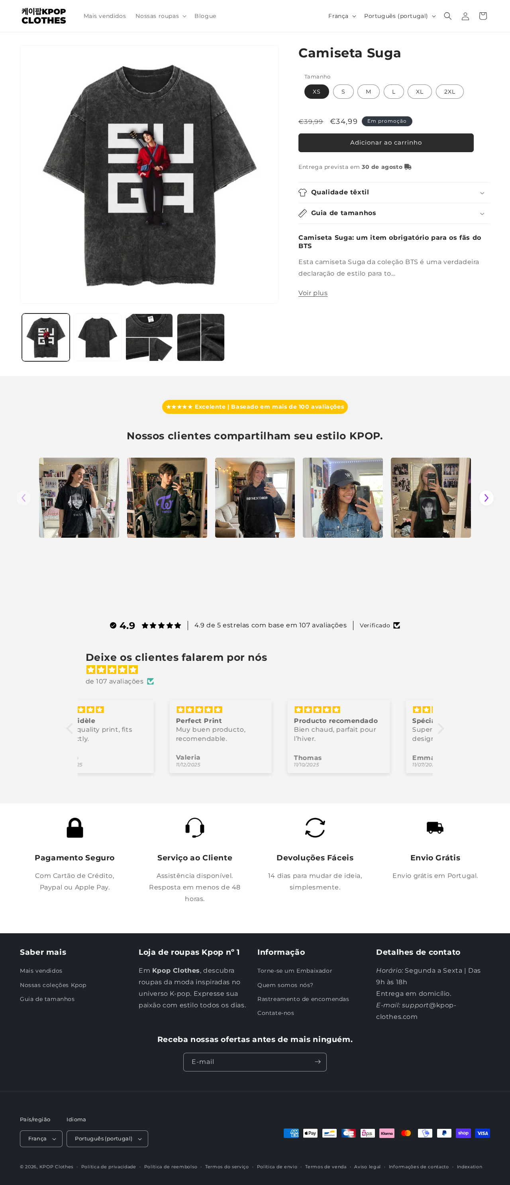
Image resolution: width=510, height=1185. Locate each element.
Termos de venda (326, 1166)
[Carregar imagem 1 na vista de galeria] (46, 337)
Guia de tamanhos (47, 999)
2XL (449, 91)
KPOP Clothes (56, 1166)
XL (420, 91)
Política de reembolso (171, 1166)
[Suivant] (486, 498)
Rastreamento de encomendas (303, 999)
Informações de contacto (419, 1166)
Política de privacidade (108, 1166)
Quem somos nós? (285, 985)
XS (317, 91)
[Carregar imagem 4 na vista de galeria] (201, 337)
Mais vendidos (41, 971)
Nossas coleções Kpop (53, 985)
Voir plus (313, 293)
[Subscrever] (317, 1061)
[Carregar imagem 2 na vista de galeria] (98, 337)
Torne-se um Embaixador (294, 971)
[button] (160, 16)
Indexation (470, 1166)
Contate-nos (275, 1013)
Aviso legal (367, 1166)
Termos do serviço (227, 1166)
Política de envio (277, 1166)
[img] (259, 670)
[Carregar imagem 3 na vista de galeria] (149, 337)
